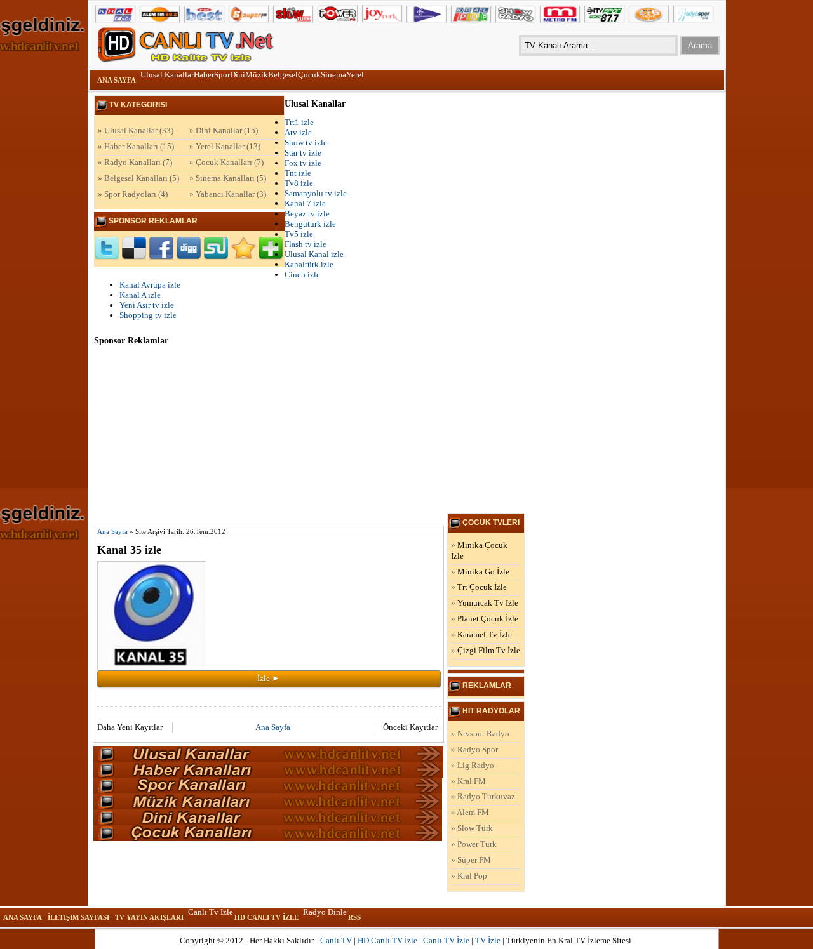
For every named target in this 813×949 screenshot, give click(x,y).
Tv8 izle (299, 183)
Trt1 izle (299, 122)
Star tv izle (303, 152)
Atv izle (298, 132)
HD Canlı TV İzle (387, 940)
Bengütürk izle (310, 224)
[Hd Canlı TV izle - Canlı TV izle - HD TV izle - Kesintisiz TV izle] (189, 45)
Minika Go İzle (483, 571)
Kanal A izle (140, 295)
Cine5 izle (302, 274)
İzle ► (268, 678)
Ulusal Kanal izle (314, 254)
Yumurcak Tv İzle (487, 602)
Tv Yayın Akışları (149, 917)
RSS (354, 917)
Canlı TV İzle (446, 940)
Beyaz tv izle (307, 213)
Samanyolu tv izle (316, 193)
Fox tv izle (303, 163)
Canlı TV (336, 940)
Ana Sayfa (116, 80)
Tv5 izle (299, 234)
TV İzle (488, 940)
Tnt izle (298, 173)
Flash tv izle (305, 244)
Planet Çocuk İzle (487, 618)
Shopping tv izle (148, 315)
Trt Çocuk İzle (482, 587)
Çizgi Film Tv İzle (488, 650)
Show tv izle (306, 142)
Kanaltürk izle (309, 264)
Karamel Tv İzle (484, 634)
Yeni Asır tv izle (146, 305)
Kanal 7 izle (305, 203)
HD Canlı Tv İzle (266, 917)
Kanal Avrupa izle (149, 284)
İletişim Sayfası (78, 917)
